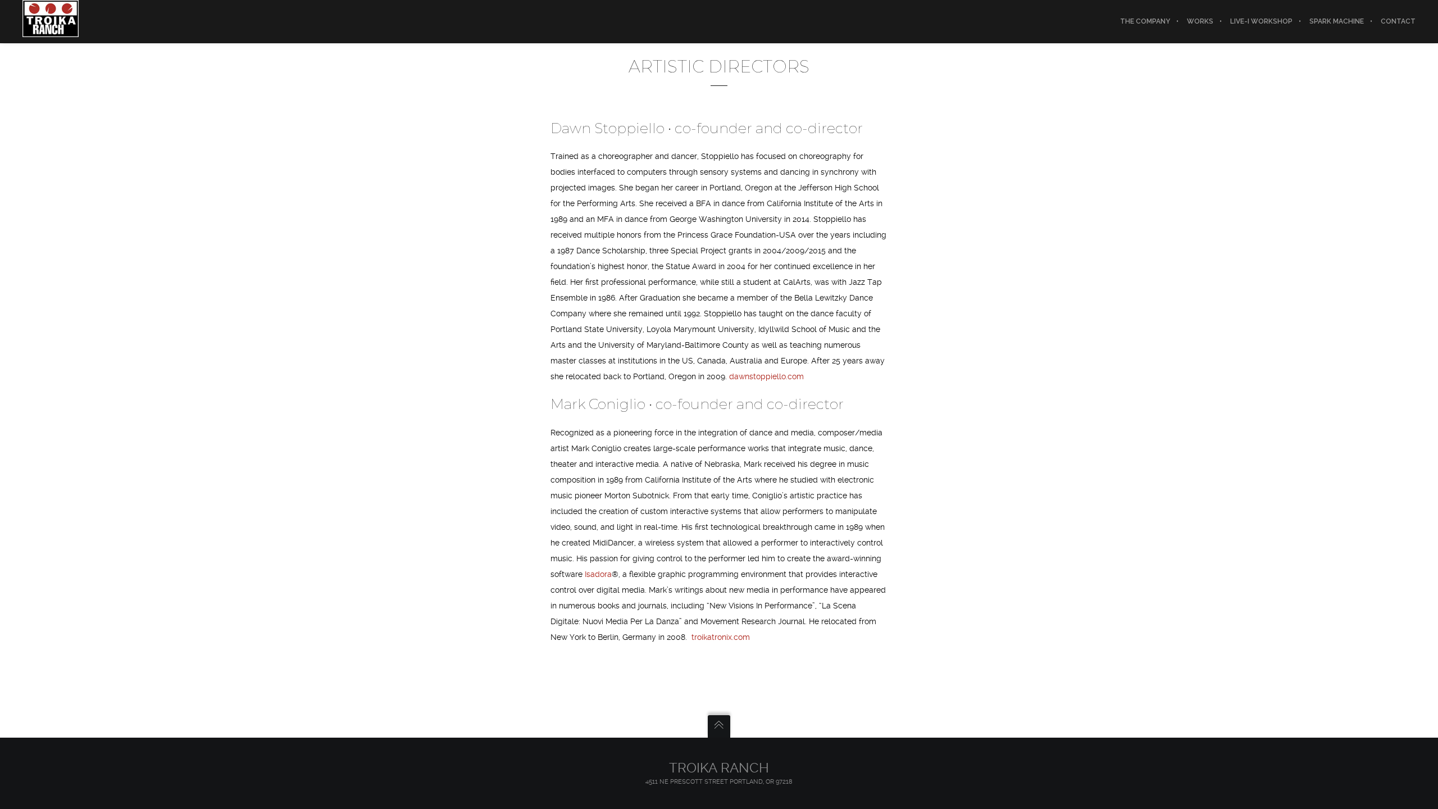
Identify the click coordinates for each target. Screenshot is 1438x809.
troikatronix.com (720, 637)
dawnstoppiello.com (766, 376)
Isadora (597, 574)
